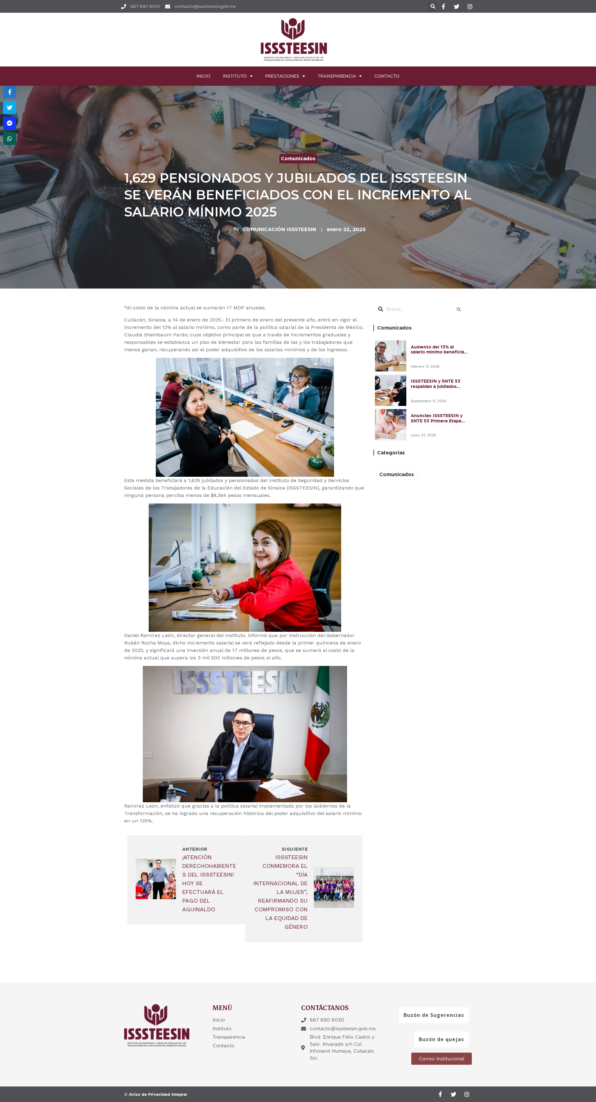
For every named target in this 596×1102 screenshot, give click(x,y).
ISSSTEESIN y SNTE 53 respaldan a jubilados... (435, 383)
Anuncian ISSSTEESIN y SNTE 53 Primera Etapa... (438, 418)
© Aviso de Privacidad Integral (155, 1094)
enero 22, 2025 (346, 229)
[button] (434, 1015)
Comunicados (298, 158)
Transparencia (337, 76)
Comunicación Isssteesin (279, 229)
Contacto (387, 76)
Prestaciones (282, 76)
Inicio (203, 76)
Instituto (235, 76)
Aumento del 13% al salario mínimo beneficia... (439, 349)
